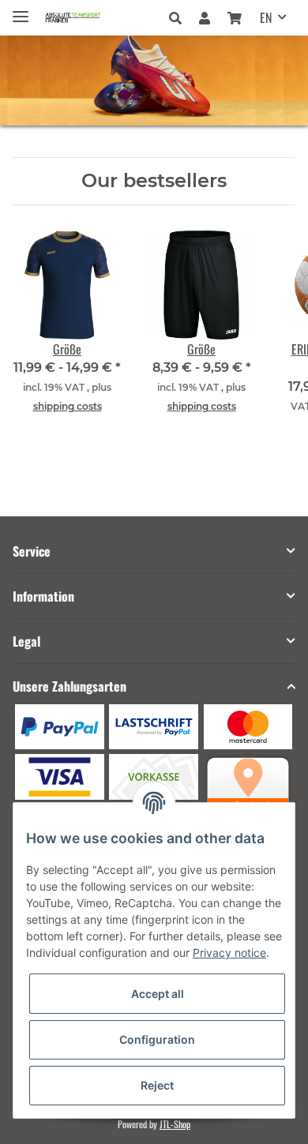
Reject (157, 1085)
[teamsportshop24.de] (87, 18)
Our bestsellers (154, 181)
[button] (179, 17)
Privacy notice (229, 952)
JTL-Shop (175, 1124)
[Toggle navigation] (20, 10)
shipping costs (67, 406)
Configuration (157, 1039)
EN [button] (266, 17)
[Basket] (234, 17)
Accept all (157, 993)
